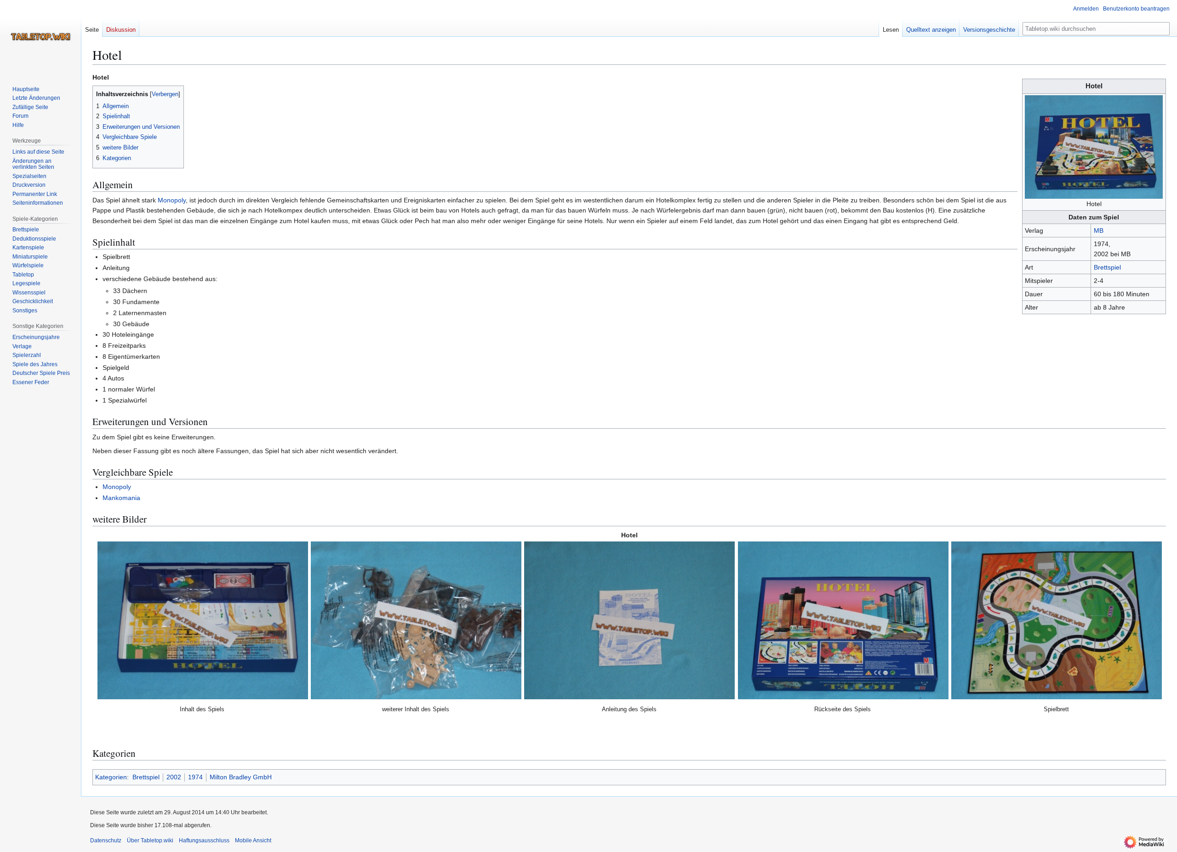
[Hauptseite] (40, 37)
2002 (173, 777)
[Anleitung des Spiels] (629, 620)
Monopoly (172, 200)
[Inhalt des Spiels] (202, 620)
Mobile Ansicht (253, 840)
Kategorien (111, 777)
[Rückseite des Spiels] (843, 620)
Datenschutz (105, 840)
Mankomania (121, 497)
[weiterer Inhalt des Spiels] (416, 620)
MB (1098, 230)
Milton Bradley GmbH (241, 777)
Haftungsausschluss (204, 840)
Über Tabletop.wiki (150, 840)
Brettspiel (1107, 267)
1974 (195, 777)
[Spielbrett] (1056, 620)
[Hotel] (1094, 146)
